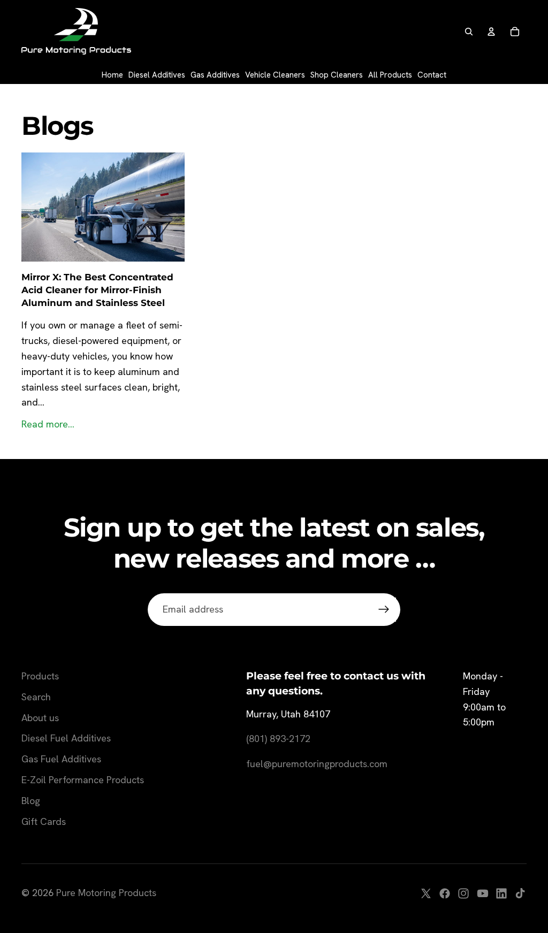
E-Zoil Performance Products (82, 780)
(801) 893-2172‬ (278, 738)
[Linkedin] (501, 893)
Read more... (47, 424)
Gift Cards (43, 821)
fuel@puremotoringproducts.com (316, 764)
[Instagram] (463, 893)
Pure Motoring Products (106, 892)
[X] (426, 893)
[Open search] (469, 31)
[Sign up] (384, 610)
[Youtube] (482, 893)
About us (40, 718)
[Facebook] (444, 893)
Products (40, 676)
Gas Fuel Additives (61, 759)
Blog (30, 800)
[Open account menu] (491, 31)
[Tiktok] (520, 893)
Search (36, 697)
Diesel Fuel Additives (66, 738)
